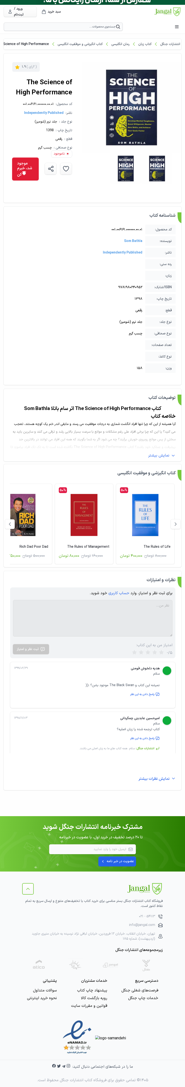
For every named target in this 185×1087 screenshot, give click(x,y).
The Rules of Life (157, 546)
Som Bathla (133, 241)
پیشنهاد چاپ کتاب (92, 990)
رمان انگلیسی (120, 44)
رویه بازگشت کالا (94, 998)
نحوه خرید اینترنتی (42, 998)
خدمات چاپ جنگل (143, 998)
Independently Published (44, 113)
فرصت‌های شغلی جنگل (139, 990)
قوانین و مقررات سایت (89, 1006)
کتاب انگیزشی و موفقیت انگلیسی (80, 44)
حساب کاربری (118, 593)
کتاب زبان (145, 44)
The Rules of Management (88, 546)
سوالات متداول (45, 990)
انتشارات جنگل (170, 44)
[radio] (134, 653)
